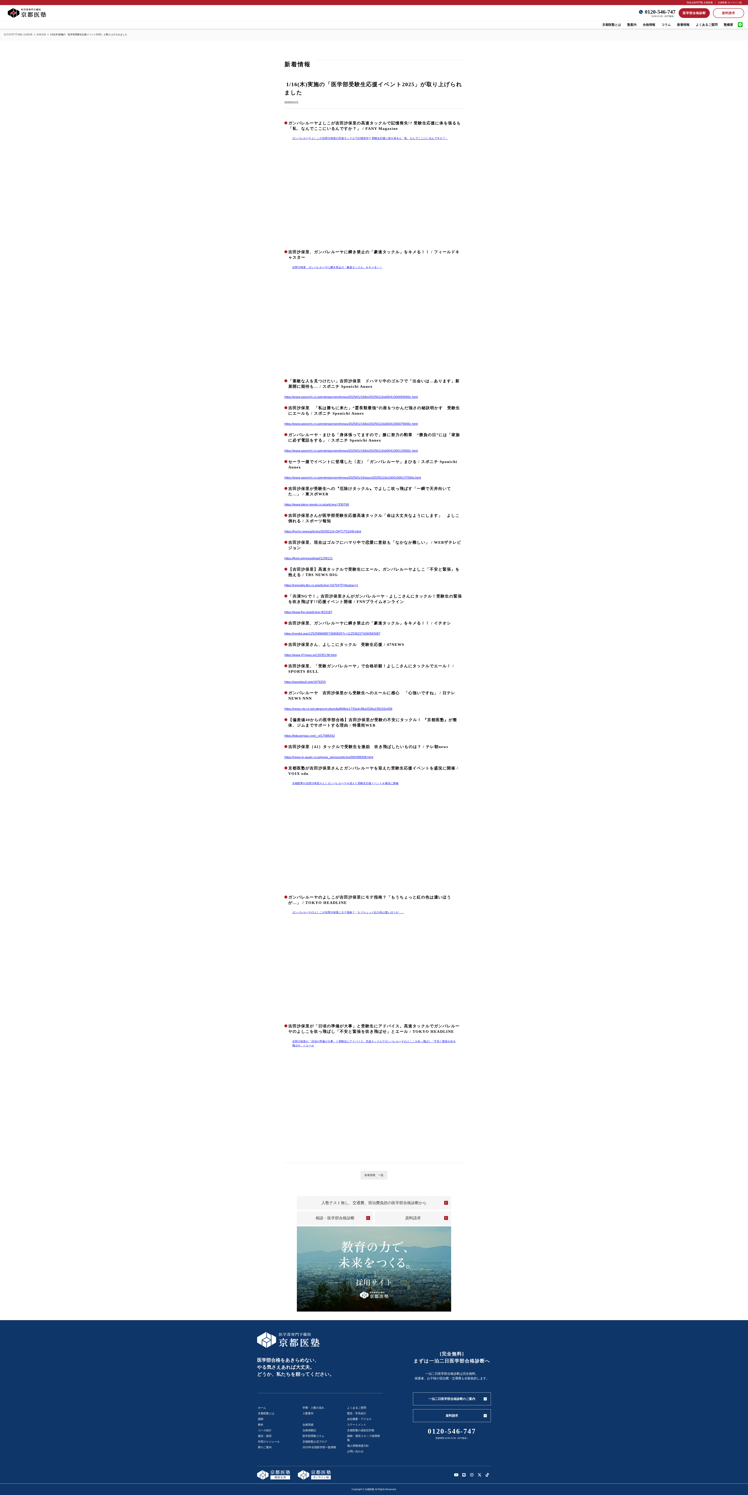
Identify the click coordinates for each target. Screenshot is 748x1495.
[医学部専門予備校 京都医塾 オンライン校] (314, 1475)
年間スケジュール (269, 1441)
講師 (260, 1419)
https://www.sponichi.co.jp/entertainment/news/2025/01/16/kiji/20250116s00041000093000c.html (351, 397)
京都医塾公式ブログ (315, 1441)
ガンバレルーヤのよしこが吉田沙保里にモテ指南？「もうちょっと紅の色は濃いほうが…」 (348, 912)
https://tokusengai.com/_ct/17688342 (309, 735)
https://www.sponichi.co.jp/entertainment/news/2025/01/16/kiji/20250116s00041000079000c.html (351, 424)
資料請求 (728, 13)
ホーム (262, 1407)
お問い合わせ (355, 1451)
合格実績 (308, 1424)
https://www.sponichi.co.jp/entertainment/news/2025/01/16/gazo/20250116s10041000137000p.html (352, 477)
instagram (471, 1474)
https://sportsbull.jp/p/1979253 (305, 682)
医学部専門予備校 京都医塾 (18, 34)
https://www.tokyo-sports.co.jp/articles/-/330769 (316, 504)
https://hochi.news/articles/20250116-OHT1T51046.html (322, 531)
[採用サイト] (374, 1269)
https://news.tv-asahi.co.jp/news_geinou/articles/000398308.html (328, 757)
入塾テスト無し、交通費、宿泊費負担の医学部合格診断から (374, 1203)
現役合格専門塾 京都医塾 (700, 2)
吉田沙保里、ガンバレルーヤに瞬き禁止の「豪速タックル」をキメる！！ (337, 267)
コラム (666, 24)
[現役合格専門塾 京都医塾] (273, 1475)
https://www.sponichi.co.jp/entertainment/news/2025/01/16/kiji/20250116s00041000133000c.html (351, 450)
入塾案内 (308, 1413)
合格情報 (649, 24)
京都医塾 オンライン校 (730, 2)
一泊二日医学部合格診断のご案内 (452, 1398)
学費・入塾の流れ (313, 1407)
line (740, 25)
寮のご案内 (265, 1447)
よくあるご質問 (707, 24)
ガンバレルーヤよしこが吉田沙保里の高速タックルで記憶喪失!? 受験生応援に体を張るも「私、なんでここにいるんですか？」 (370, 138)
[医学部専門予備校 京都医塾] (27, 13)
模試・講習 (265, 1435)
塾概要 (728, 24)
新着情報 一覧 (374, 1175)
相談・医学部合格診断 (335, 1218)
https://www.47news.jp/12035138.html (310, 655)
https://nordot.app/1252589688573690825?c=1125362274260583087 (332, 633)
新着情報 (683, 24)
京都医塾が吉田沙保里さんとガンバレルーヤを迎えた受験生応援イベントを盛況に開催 (345, 783)
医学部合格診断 (694, 13)
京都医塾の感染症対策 (360, 1430)
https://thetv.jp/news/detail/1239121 (308, 558)
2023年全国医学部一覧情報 (319, 1447)
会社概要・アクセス (359, 1419)
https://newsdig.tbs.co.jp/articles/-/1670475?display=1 (321, 585)
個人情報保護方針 (358, 1445)
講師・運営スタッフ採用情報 (363, 1438)
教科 (260, 1424)
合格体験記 (309, 1430)
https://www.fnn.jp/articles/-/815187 (308, 612)
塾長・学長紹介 (356, 1413)
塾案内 (632, 24)
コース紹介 (265, 1430)
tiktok (487, 1474)
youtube (456, 1474)
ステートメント (356, 1424)
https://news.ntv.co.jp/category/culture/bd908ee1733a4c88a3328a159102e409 (338, 709)
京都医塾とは (611, 24)
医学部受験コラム (313, 1435)
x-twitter (479, 1474)
